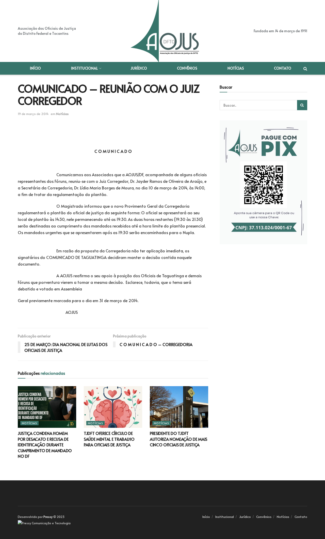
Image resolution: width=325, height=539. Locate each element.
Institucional (84, 68)
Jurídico (139, 68)
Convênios (187, 68)
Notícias (236, 68)
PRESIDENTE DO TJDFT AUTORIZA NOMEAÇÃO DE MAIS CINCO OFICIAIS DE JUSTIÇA (178, 438)
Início (35, 68)
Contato (282, 68)
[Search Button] (302, 105)
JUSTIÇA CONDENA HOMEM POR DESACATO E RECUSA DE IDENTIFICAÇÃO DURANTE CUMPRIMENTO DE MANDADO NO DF (45, 444)
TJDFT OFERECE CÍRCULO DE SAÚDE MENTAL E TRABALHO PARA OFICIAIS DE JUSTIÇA (109, 438)
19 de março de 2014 (33, 113)
